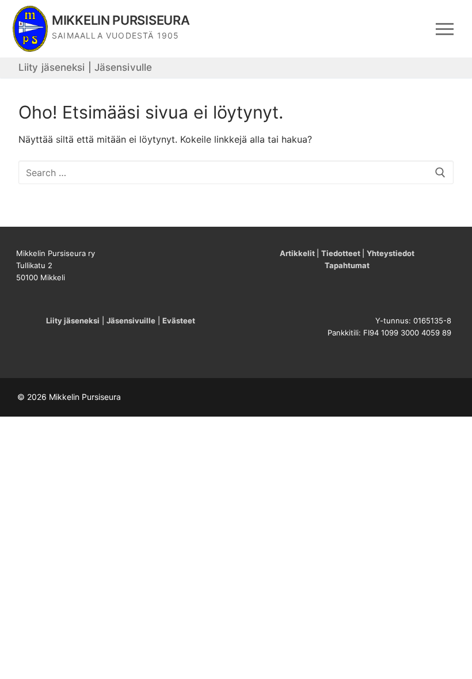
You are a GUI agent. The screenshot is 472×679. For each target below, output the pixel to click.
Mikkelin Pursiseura (120, 20)
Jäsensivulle (123, 67)
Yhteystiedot (390, 253)
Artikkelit (297, 253)
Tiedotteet (340, 253)
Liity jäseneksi (51, 67)
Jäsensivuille (130, 320)
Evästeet (178, 320)
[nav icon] (445, 29)
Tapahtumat (347, 265)
